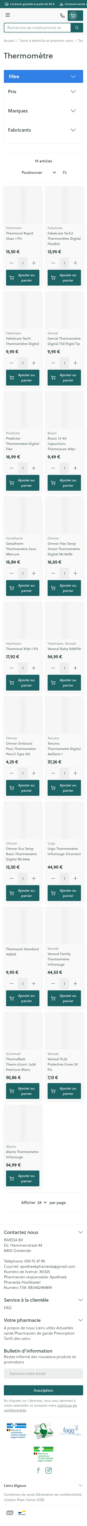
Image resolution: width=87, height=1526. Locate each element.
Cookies (10, 1499)
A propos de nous (19, 1327)
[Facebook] (38, 1470)
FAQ (8, 1307)
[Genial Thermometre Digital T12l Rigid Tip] (64, 310)
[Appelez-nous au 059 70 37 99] (62, 15)
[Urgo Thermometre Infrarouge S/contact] (64, 820)
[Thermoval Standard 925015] (22, 925)
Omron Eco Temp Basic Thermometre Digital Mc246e (21, 854)
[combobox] (37, 27)
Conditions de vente (19, 1494)
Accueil (9, 40)
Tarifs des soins (17, 1338)
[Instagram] (48, 1470)
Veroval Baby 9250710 (64, 648)
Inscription (43, 1390)
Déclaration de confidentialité (59, 1494)
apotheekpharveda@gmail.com (47, 1266)
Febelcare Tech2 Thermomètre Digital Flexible (64, 238)
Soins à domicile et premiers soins (46, 40)
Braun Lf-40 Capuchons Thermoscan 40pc (62, 443)
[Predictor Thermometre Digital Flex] (22, 410)
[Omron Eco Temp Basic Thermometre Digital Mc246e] (22, 820)
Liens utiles (45, 1327)
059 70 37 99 (34, 1261)
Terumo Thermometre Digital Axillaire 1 (64, 748)
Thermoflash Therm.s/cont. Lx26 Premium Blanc (21, 1064)
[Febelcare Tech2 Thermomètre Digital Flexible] (64, 205)
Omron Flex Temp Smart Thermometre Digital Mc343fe (64, 549)
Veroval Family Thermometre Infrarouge (59, 959)
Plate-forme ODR (30, 1499)
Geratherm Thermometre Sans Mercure (21, 549)
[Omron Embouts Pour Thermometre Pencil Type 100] (22, 715)
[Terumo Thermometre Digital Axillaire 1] (64, 715)
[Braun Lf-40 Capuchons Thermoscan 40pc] (64, 410)
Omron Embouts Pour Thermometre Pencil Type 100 (21, 748)
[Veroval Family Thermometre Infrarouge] (64, 925)
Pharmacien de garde (33, 1333)
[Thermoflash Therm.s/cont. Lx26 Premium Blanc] (22, 1030)
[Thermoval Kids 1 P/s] (22, 620)
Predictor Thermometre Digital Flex (22, 443)
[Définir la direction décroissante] (64, 172)
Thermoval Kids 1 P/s (22, 648)
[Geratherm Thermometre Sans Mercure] (22, 515)
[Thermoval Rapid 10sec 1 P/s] (22, 205)
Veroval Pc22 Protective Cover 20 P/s (63, 1064)
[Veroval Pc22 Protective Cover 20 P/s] (64, 1030)
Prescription (64, 1333)
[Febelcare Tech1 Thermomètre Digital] (22, 310)
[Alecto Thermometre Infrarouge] (22, 1123)
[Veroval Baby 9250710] (64, 620)
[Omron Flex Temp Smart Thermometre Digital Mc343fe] (64, 515)
